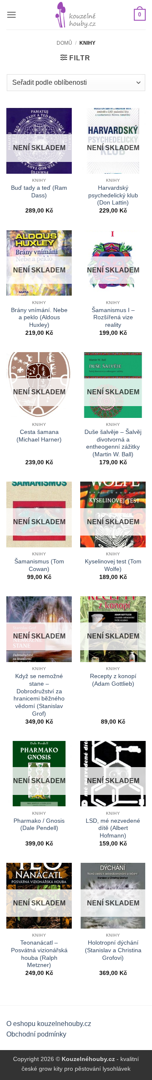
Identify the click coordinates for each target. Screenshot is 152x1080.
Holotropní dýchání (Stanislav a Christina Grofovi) (113, 950)
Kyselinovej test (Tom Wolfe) (113, 565)
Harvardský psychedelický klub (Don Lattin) (113, 195)
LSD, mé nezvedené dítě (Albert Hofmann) (113, 828)
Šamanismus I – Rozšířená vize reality (113, 317)
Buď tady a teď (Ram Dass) (39, 192)
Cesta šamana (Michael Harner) (39, 436)
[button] (11, 14)
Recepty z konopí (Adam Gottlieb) (113, 680)
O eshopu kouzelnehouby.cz (48, 1023)
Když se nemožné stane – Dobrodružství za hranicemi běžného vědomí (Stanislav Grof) (39, 694)
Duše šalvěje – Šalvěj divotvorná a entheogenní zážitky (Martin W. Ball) (112, 443)
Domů (64, 43)
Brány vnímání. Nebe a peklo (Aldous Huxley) (39, 317)
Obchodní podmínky (36, 1034)
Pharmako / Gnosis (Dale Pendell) (39, 825)
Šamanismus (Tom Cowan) (39, 565)
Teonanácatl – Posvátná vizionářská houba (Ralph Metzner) (39, 954)
